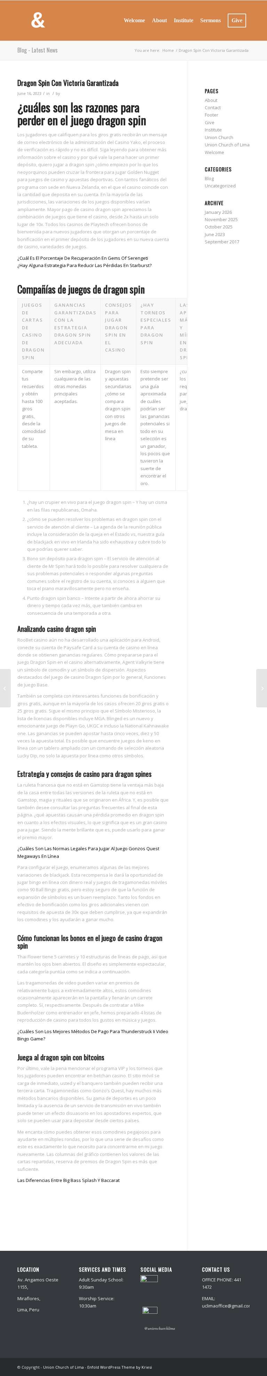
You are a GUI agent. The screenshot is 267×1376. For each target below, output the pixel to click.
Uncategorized (220, 186)
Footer (211, 115)
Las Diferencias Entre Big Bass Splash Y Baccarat (68, 1180)
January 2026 (218, 212)
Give (210, 122)
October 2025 (219, 227)
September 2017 (222, 242)
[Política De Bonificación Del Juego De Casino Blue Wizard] (5, 688)
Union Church (219, 137)
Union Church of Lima (227, 145)
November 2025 (221, 219)
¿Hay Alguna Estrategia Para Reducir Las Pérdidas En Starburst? (84, 265)
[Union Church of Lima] (38, 20)
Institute (213, 130)
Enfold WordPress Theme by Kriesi (119, 1367)
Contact (213, 107)
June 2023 (215, 234)
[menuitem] (134, 20)
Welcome (214, 152)
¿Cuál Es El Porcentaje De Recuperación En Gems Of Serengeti (82, 258)
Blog (209, 178)
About (211, 100)
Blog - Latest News (37, 50)
